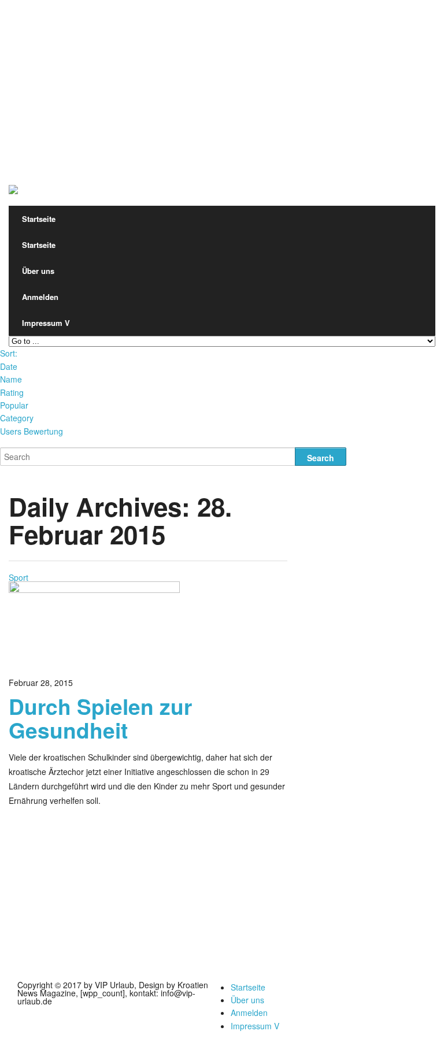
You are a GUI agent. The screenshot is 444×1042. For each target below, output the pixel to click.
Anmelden (40, 296)
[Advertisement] (222, 81)
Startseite (39, 218)
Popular (14, 405)
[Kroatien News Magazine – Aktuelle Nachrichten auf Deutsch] (13, 183)
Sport (18, 577)
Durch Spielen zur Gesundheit (100, 718)
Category (17, 418)
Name (11, 379)
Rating (12, 392)
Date (8, 366)
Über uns (38, 270)
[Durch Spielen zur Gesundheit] (94, 589)
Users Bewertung (31, 431)
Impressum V (46, 322)
